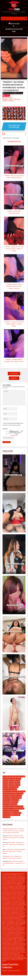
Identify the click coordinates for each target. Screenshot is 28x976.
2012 (5, 782)
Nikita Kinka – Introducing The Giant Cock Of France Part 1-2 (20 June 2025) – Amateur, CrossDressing (13, 830)
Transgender (14, 810)
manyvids (15, 799)
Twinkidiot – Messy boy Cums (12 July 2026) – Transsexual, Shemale (14, 176)
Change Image (14, 435)
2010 (11, 780)
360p (10, 776)
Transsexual (16, 814)
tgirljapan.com (19, 808)
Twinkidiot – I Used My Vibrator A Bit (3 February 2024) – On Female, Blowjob (14, 324)
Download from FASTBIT (14, 126)
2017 (17, 784)
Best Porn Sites (15, 23)
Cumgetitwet (6, 828)
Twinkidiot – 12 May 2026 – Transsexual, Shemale (14, 212)
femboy (10, 99)
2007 (12, 778)
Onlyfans (5, 100)
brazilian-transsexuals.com (10, 789)
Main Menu (4, 18)
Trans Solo (6, 817)
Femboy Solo (16, 99)
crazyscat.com (17, 970)
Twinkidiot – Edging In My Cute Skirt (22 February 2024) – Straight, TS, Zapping (14, 248)
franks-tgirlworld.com (9, 793)
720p (22, 776)
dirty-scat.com (11, 970)
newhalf (15, 802)
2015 (5, 784)
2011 (17, 780)
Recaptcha (5, 428)
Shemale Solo (19, 806)
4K (5, 776)
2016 (11, 784)
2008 (18, 778)
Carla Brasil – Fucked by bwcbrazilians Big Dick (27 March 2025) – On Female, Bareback (14, 851)
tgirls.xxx (6, 810)
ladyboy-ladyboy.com (16, 795)
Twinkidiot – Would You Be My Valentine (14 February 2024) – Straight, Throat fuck (14, 286)
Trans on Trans (7, 814)
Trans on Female (7, 812)
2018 (5, 787)
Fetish (22, 791)
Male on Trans (7, 799)
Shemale (14, 804)
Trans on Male (17, 812)
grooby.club (19, 793)
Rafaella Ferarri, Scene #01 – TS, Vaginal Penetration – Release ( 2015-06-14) (14, 863)
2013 (11, 782)
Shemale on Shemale (8, 806)
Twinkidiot (11, 100)
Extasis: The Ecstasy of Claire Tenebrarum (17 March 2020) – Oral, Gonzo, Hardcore (13, 837)
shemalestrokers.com (8, 808)
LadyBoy (6, 795)
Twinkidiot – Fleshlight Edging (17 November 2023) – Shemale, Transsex (14, 360)
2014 (17, 782)
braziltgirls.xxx (7, 791)
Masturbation (7, 802)
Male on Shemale (16, 797)
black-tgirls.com (13, 787)
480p (15, 776)
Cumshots (16, 791)
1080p (5, 99)
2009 (5, 780)
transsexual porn (8, 97)
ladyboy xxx (6, 797)
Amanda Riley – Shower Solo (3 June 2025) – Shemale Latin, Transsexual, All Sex (13, 844)
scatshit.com (4, 970)
